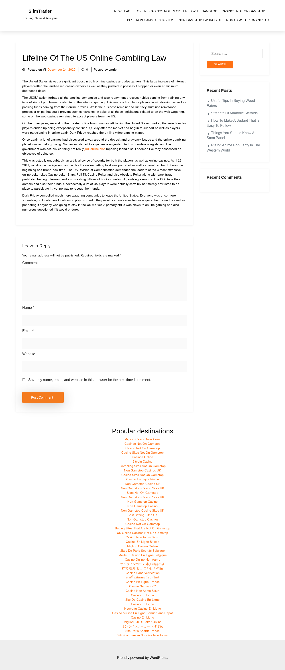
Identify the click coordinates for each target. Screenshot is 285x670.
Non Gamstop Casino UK (142, 484)
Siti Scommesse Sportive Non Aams (142, 635)
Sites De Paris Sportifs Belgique (142, 550)
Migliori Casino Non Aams (142, 439)
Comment (30, 263)
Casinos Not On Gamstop (243, 11)
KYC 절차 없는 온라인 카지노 (142, 568)
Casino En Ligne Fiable (142, 479)
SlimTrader (40, 11)
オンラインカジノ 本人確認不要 (142, 564)
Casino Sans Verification (143, 573)
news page (123, 11)
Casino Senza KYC (142, 586)
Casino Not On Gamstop (142, 448)
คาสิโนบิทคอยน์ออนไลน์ (142, 577)
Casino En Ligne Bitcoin (142, 541)
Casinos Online (142, 457)
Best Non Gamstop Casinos (150, 20)
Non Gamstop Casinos (143, 519)
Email (28, 331)
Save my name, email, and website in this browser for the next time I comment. (89, 380)
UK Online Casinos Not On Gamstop (142, 533)
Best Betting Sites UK (142, 515)
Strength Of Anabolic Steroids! (235, 113)
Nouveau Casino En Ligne (142, 608)
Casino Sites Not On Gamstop (142, 452)
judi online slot (95, 149)
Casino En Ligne (142, 595)
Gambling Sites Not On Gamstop (143, 466)
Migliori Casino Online (142, 546)
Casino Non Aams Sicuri (142, 537)
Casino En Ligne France (143, 582)
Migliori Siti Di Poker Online (143, 622)
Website (28, 354)
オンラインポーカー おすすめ (142, 626)
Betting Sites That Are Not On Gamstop (142, 528)
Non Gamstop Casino (142, 501)
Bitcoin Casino (142, 461)
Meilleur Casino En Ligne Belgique (142, 555)
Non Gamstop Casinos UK (200, 20)
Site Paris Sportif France (142, 631)
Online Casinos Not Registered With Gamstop (177, 11)
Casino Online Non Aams (142, 559)
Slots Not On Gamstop (142, 492)
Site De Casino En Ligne (142, 599)
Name (28, 307)
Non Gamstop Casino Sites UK (142, 488)
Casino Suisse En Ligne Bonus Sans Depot (142, 613)
